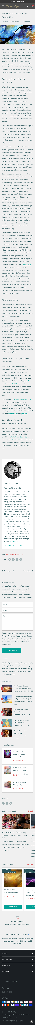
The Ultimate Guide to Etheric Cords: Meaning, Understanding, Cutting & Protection (22, 687)
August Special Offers (17, 1)
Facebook (7, 545)
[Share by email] (20, 559)
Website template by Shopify (12, 1021)
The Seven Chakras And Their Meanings (22, 721)
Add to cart (13, 907)
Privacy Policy (7, 636)
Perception (5, 21)
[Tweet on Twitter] (17, 559)
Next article (27, 571)
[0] (31, 6)
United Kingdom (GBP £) (10, 981)
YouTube (19, 545)
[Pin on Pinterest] (13, 559)
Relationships (20, 554)
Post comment (12, 650)
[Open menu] (3, 6)
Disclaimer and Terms (23, 636)
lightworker (27, 264)
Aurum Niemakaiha (11, 893)
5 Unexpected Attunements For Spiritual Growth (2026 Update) (23, 698)
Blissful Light (18, 751)
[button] (31, 1021)
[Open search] (24, 6)
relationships (13, 414)
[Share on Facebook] (9, 559)
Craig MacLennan (19, 767)
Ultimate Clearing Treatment (19, 756)
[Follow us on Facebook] (3, 803)
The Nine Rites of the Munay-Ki (21, 711)
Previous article (9, 571)
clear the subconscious (22, 399)
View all (30, 811)
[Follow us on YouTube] (10, 803)
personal (24, 414)
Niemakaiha (17, 785)
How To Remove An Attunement (20, 732)
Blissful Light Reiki (20, 770)
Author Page (14, 541)
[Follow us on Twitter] (7, 803)
